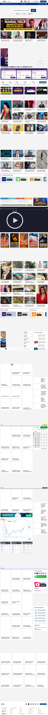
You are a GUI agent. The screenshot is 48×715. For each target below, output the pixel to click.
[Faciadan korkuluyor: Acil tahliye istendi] (14, 66)
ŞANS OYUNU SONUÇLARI (39, 607)
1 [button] (1, 348)
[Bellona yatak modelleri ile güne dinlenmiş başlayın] (18, 668)
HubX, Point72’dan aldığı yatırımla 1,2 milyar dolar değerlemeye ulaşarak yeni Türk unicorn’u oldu (5, 663)
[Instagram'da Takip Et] (39, 573)
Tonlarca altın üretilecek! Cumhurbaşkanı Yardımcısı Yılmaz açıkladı (44, 531)
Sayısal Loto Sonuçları (42, 612)
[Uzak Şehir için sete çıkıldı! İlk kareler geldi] (6, 608)
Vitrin (20, 712)
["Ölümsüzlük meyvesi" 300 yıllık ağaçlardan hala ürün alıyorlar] (36, 406)
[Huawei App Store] (4, 714)
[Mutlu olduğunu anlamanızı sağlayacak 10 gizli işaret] (18, 116)
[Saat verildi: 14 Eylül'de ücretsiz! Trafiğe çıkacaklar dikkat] (36, 525)
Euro (20, 518)
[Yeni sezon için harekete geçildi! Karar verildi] (18, 153)
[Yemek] (25, 1)
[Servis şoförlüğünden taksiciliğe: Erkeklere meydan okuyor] (41, 276)
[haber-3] (24, 240)
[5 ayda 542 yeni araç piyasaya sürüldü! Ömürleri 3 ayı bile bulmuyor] (16, 504)
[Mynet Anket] (29, 1)
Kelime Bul (39, 709)
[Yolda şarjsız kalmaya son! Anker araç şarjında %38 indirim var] (16, 379)
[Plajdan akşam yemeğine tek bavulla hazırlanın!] (41, 264)
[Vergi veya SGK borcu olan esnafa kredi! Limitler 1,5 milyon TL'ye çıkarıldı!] (36, 505)
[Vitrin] (23, 1)
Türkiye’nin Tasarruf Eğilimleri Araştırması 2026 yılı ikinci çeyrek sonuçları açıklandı (30, 675)
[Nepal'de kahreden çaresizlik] (22, 66)
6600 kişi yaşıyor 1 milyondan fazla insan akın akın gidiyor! (44, 393)
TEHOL (24, 546)
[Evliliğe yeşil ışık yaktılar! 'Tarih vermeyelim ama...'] (6, 626)
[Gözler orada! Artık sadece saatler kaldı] (6, 498)
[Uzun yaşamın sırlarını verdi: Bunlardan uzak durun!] (9, 66)
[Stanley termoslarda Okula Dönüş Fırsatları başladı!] (41, 116)
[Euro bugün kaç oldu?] (16, 391)
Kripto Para (30, 713)
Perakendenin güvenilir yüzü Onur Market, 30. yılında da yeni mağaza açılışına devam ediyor (41, 675)
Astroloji (21, 710)
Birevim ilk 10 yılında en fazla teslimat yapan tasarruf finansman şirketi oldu (17, 663)
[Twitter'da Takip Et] (37, 573)
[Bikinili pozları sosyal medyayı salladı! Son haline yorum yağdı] (16, 632)
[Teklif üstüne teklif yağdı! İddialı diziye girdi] (27, 585)
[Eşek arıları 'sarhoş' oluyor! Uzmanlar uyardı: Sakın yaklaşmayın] (27, 66)
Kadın (11, 713)
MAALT (2, 549)
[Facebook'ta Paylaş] (39, 630)
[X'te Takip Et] (28, 704)
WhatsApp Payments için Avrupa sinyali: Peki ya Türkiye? (41, 662)
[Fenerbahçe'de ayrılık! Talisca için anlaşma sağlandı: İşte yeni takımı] (27, 430)
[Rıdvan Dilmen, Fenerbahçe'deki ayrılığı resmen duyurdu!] (27, 459)
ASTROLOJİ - (31, 89)
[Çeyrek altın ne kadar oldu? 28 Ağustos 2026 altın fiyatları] (18, 264)
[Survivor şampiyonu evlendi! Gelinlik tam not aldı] (27, 620)
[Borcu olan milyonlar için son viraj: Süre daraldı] (12, 66)
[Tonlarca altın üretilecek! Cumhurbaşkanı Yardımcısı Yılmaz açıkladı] (36, 531)
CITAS (2, 552)
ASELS (24, 552)
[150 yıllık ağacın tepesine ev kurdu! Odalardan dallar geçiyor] (29, 264)
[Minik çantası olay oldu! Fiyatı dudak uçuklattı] (16, 620)
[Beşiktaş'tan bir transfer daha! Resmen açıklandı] (16, 430)
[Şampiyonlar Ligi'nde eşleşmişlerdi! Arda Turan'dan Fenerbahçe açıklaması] (5, 66)
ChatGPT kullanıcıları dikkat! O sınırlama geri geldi (43, 400)
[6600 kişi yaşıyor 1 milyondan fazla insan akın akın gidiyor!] (36, 393)
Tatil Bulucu (39, 712)
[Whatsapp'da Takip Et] (45, 573)
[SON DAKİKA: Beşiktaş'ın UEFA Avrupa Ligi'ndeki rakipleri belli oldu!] (16, 465)
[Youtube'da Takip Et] (43, 573)
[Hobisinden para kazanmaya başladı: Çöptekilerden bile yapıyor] (42, 680)
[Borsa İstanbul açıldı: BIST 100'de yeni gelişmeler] (27, 367)
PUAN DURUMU (37, 427)
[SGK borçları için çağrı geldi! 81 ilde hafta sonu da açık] (16, 402)
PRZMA (2, 546)
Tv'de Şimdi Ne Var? (37, 590)
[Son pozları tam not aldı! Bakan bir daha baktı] (6, 597)
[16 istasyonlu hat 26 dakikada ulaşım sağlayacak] (29, 276)
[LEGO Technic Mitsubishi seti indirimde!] (18, 300)
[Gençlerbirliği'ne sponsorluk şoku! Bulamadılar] (29, 104)
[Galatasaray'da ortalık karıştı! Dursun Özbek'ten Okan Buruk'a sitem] (3, 66)
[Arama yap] (32, 1)
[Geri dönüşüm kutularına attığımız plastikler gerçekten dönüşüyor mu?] (16, 367)
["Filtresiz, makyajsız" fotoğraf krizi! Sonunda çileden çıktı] (16, 585)
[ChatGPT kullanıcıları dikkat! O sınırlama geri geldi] (36, 400)
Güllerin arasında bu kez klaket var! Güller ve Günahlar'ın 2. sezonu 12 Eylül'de (29, 663)
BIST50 (7, 518)
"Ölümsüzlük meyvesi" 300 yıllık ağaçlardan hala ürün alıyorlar (43, 406)
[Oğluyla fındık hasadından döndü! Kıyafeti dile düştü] (6, 373)
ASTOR (24, 549)
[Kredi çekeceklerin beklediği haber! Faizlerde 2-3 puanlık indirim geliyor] (4, 66)
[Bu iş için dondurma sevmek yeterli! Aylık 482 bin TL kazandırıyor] (29, 66)
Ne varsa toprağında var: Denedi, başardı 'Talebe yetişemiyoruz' (5, 686)
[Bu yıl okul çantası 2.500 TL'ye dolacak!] (30, 521)
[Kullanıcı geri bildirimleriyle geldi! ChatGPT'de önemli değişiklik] (29, 165)
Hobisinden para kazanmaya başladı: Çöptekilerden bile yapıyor (41, 686)
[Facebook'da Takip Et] (35, 573)
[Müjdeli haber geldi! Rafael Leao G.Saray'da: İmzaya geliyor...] (16, 442)
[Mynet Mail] (46, 4)
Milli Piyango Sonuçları (42, 610)
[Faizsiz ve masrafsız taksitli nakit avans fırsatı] (19, 66)
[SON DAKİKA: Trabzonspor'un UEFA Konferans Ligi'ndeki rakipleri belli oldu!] (13, 66)
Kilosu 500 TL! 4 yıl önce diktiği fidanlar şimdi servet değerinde (5, 674)
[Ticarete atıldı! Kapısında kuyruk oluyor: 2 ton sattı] (23, 66)
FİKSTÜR (44, 427)
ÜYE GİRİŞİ (36, 1)
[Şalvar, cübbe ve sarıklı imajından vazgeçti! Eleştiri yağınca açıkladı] (27, 573)
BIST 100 (4, 520)
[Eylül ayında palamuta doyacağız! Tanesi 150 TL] (6, 402)
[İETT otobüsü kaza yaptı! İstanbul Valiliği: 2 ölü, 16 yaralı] (2, 66)
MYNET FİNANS (6, 84)
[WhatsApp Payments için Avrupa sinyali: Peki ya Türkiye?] (42, 656)
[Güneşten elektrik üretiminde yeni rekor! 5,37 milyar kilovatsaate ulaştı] (18, 288)
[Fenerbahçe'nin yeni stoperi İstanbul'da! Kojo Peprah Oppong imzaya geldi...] (21, 66)
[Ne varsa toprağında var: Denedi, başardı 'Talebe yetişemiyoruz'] (6, 680)
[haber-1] (5, 240)
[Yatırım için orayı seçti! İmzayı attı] (16, 597)
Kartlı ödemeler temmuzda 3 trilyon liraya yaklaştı (29, 686)
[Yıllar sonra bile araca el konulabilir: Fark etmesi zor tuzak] (36, 518)
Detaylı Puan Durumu (44, 448)
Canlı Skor (45, 425)
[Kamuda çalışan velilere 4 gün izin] (31, 66)
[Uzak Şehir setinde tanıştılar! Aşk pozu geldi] (27, 397)
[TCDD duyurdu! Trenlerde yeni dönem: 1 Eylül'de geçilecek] (36, 512)
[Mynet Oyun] (6, 90)
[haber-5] (43, 240)
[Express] (27, 1)
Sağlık (20, 709)
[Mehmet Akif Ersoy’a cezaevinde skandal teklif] (24, 24)
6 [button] (12, 348)
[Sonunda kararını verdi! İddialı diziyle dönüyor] (27, 632)
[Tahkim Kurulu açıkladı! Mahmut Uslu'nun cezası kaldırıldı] (6, 436)
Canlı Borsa (45, 487)
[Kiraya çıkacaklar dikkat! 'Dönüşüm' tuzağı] (27, 504)
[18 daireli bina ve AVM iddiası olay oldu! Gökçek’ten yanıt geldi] (15, 66)
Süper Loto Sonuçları (41, 615)
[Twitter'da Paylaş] (42, 630)
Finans (11, 710)
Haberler (11, 709)
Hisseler (30, 712)
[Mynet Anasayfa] (4, 1)
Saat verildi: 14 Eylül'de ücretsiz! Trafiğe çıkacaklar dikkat (44, 525)
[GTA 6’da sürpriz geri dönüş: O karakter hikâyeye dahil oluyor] (6, 165)
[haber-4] (33, 240)
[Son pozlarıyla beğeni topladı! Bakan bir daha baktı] (16, 608)
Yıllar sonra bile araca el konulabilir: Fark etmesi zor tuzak (44, 518)
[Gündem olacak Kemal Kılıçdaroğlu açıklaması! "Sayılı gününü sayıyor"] (6, 66)
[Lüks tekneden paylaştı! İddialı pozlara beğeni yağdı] (41, 294)
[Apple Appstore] (4, 711)
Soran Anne (39, 710)
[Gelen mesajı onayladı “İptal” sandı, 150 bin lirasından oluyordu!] (8, 66)
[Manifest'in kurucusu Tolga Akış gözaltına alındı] (6, 579)
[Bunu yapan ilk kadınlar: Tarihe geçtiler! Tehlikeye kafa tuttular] (41, 159)
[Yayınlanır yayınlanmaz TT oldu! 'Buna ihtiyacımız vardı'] (27, 602)
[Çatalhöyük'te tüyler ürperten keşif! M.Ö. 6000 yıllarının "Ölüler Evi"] (28, 66)
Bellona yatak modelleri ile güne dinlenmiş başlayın (18, 674)
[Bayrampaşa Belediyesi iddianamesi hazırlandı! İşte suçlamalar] (41, 104)
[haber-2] (14, 240)
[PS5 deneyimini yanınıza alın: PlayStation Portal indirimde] (18, 276)
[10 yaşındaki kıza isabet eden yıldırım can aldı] (30, 66)
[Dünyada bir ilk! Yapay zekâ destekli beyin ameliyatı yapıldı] (20, 66)
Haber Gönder (44, 704)
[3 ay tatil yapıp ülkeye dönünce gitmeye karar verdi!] (16, 573)
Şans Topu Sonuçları (41, 618)
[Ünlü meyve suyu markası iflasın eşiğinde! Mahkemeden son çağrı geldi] (25, 66)
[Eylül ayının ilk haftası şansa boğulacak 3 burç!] (6, 153)
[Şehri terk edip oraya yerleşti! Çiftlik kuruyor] (17, 66)
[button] (1, 1)
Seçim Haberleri (22, 713)
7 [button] (14, 348)
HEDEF (13, 546)
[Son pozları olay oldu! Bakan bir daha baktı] (6, 110)
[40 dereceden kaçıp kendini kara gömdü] (29, 116)
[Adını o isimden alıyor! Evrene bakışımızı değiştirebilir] (11, 66)
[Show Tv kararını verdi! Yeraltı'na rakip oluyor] (6, 270)
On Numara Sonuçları (41, 620)
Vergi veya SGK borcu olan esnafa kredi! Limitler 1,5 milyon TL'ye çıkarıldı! (43, 506)
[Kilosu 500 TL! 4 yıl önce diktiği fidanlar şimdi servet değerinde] (6, 668)
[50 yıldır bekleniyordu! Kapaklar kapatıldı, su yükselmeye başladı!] (36, 380)
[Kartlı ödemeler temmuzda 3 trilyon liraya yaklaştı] (30, 680)
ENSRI (13, 552)
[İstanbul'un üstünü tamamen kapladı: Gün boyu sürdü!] (18, 104)
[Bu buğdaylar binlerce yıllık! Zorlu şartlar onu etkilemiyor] (27, 379)
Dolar (16, 518)
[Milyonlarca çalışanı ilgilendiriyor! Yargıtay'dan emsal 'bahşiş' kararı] (16, 493)
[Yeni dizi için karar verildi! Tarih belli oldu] (6, 288)
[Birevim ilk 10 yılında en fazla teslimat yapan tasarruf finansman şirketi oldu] (18, 656)
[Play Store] (4, 708)
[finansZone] (40, 201)
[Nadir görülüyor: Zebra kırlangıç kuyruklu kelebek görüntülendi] (29, 288)
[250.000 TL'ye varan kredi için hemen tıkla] (10, 66)
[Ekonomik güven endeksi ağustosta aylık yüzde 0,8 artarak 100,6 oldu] (29, 300)
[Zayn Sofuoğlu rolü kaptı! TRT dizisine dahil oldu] (29, 153)
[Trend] (21, 1)
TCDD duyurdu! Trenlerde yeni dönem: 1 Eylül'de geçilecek (43, 512)
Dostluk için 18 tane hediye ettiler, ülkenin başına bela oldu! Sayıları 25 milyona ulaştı (44, 387)
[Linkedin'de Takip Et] (41, 573)
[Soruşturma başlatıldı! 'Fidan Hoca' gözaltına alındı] (1, 66)
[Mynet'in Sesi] (18, 90)
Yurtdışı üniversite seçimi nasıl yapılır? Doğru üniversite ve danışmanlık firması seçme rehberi (17, 687)
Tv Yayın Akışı (36, 588)
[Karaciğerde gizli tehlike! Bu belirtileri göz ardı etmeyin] (18, 165)
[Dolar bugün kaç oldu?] (6, 391)
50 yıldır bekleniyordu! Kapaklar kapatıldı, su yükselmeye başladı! (43, 381)
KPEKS (13, 549)
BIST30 (11, 518)
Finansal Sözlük (31, 710)
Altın (24, 518)
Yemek (11, 712)
